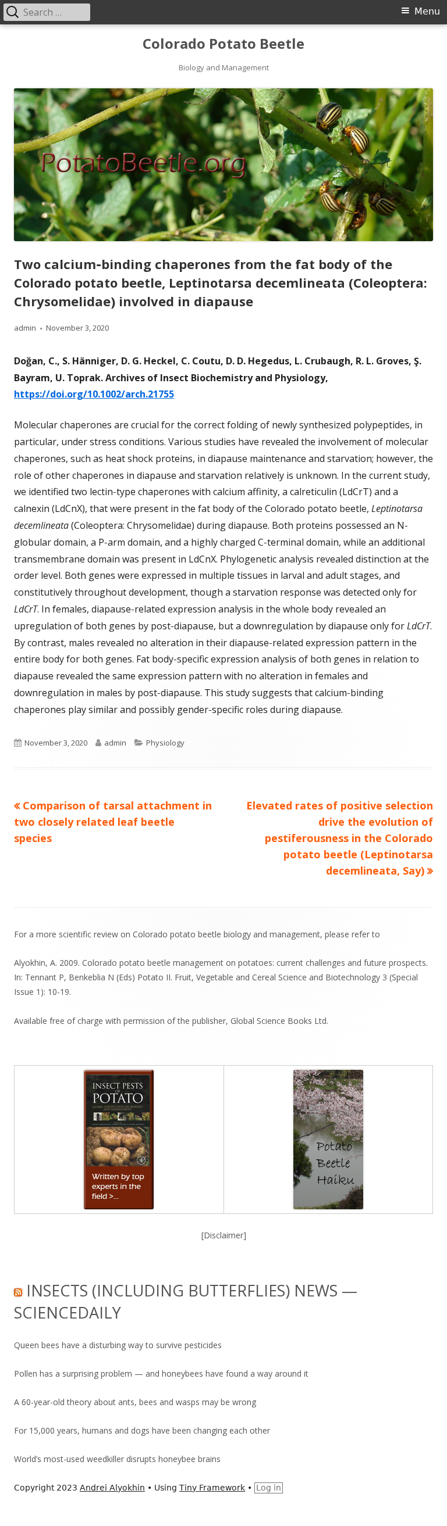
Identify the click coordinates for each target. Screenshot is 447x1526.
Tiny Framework (212, 1487)
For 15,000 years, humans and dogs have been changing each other (142, 1430)
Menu (427, 11)
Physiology (165, 742)
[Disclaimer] (223, 1235)
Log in (268, 1487)
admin (25, 328)
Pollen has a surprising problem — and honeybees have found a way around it (161, 1373)
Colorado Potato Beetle (223, 44)
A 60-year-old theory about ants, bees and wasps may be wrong (135, 1401)
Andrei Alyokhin (112, 1487)
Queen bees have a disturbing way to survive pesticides (118, 1345)
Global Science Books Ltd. (279, 1020)
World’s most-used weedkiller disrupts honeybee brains (117, 1458)
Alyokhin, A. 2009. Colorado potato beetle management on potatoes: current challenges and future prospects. (221, 962)
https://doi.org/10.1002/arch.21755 (94, 394)
